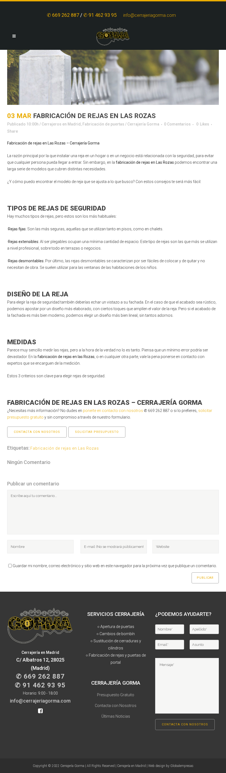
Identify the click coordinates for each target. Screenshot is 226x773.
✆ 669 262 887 (63, 15)
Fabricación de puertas (103, 124)
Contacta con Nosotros (115, 705)
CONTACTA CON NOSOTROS (37, 432)
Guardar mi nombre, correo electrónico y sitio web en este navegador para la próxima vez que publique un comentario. (115, 566)
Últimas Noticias (115, 716)
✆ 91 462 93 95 (100, 15)
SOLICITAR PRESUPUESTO (97, 432)
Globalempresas (181, 766)
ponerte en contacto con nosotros (113, 410)
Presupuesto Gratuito (115, 695)
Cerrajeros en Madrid (61, 124)
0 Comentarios (177, 124)
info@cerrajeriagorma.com (151, 15)
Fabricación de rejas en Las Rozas (64, 448)
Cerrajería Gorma (143, 124)
